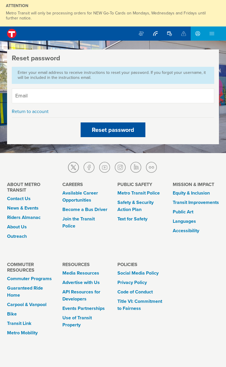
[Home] (11, 33)
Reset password (113, 129)
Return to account (30, 111)
